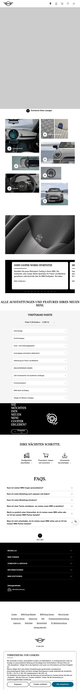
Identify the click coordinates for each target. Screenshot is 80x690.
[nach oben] (40, 536)
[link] (50, 3)
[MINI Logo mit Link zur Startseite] (40, 640)
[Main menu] (74, 3)
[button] (56, 3)
